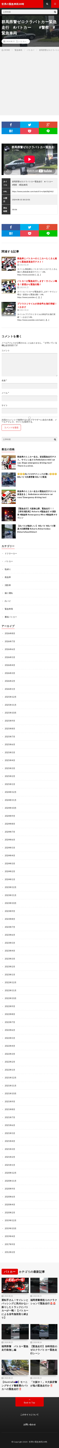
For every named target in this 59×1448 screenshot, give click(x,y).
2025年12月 (10, 697)
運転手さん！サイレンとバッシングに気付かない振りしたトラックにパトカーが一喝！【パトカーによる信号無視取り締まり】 (15, 1308)
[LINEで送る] (48, 131)
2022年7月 (10, 1022)
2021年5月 (10, 1133)
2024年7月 (10, 832)
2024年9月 (10, 816)
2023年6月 (10, 935)
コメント (6, 351)
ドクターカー (11, 553)
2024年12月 (10, 792)
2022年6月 (10, 1030)
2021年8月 (10, 1109)
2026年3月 (10, 673)
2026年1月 (10, 689)
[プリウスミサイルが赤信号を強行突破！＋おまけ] (9, 309)
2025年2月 (10, 776)
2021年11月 (10, 1085)
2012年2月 (10, 1252)
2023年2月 (10, 966)
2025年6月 (10, 744)
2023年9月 (10, 911)
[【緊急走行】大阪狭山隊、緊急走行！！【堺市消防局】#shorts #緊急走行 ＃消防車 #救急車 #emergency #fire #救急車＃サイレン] (9, 514)
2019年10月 (10, 1228)
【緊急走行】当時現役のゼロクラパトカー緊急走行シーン (43, 1350)
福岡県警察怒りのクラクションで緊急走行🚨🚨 (43, 1301)
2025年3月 (10, 768)
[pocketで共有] (29, 131)
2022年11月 (10, 990)
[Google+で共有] (48, 125)
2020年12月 (10, 1173)
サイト (5, 405)
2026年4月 (10, 665)
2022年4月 (10, 1046)
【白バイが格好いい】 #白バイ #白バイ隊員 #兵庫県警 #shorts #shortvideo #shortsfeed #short (36, 529)
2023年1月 (10, 974)
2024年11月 (10, 800)
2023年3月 (10, 958)
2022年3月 (10, 1054)
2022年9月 (10, 1006)
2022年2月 (10, 1061)
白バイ (8, 601)
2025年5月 (10, 752)
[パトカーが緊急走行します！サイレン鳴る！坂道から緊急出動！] (9, 286)
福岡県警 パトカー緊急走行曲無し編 (15, 1348)
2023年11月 (10, 895)
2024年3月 (10, 863)
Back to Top (29, 1402)
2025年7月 (10, 736)
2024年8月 (10, 823)
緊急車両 (9, 609)
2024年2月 (10, 871)
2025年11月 (10, 705)
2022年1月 (10, 1069)
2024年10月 (10, 808)
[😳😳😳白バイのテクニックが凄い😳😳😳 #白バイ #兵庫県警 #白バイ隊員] (9, 480)
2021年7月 (10, 1117)
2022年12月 (10, 982)
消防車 (8, 585)
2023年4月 (10, 950)
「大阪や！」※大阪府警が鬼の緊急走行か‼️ (43, 1383)
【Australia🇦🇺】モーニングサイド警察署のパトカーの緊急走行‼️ (15, 1385)
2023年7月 (10, 927)
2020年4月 (10, 1204)
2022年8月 (10, 1014)
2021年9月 (10, 1101)
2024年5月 (10, 847)
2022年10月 (10, 998)
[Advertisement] (29, 82)
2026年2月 (10, 681)
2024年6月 (10, 839)
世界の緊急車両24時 (38, 1442)
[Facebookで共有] (11, 125)
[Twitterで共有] (29, 125)
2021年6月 (10, 1125)
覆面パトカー (11, 617)
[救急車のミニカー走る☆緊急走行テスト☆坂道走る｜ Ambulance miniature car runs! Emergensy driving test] (9, 497)
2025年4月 (10, 760)
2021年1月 (10, 1165)
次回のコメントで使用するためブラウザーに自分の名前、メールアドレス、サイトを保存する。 (29, 421)
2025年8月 (10, 728)
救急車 (8, 577)
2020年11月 (10, 1181)
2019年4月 (10, 1236)
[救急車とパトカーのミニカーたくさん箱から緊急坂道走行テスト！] (9, 264)
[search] (55, 11)
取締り (8, 569)
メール (5, 393)
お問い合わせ (29, 1424)
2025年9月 (10, 720)
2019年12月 (10, 1220)
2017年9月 (10, 1244)
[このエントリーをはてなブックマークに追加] (11, 131)
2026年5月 (10, 657)
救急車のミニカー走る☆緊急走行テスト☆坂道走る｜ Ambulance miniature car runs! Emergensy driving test (36, 494)
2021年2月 (10, 1157)
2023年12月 (10, 887)
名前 (4, 381)
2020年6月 (10, 1196)
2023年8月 (10, 919)
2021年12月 (10, 1077)
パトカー (22, 41)
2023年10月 (10, 903)
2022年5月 (10, 1038)
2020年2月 (10, 1212)
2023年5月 (10, 943)
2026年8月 (10, 633)
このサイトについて (29, 1414)
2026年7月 (10, 641)
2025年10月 (10, 712)
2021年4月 (10, 1141)
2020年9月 (10, 1188)
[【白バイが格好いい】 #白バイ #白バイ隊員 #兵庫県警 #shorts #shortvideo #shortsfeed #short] (9, 531)
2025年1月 (10, 784)
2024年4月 (10, 855)
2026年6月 (10, 649)
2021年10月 (10, 1093)
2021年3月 (10, 1149)
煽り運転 (9, 593)
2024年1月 (10, 879)
